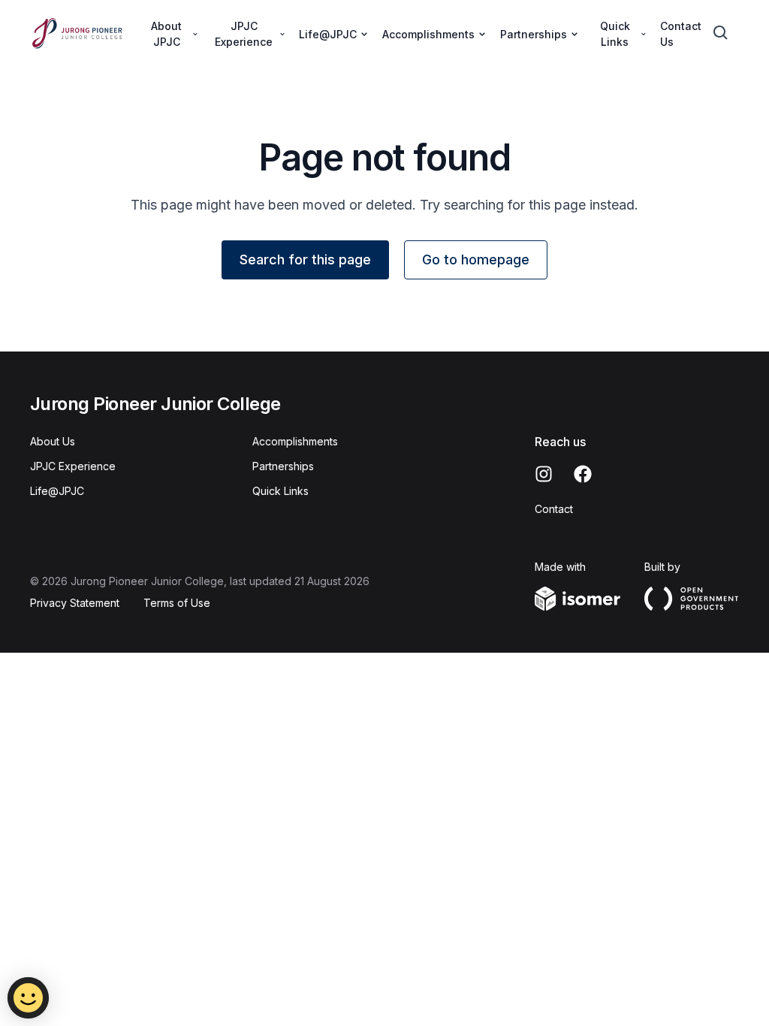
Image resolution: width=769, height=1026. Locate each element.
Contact (554, 508)
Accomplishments (295, 441)
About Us (52, 441)
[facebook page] (583, 474)
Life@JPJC (57, 490)
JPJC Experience (73, 466)
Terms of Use (176, 602)
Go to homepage (475, 259)
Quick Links (280, 490)
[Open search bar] (721, 33)
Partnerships (283, 466)
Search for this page (305, 259)
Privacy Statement (74, 602)
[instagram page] (544, 474)
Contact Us (680, 34)
